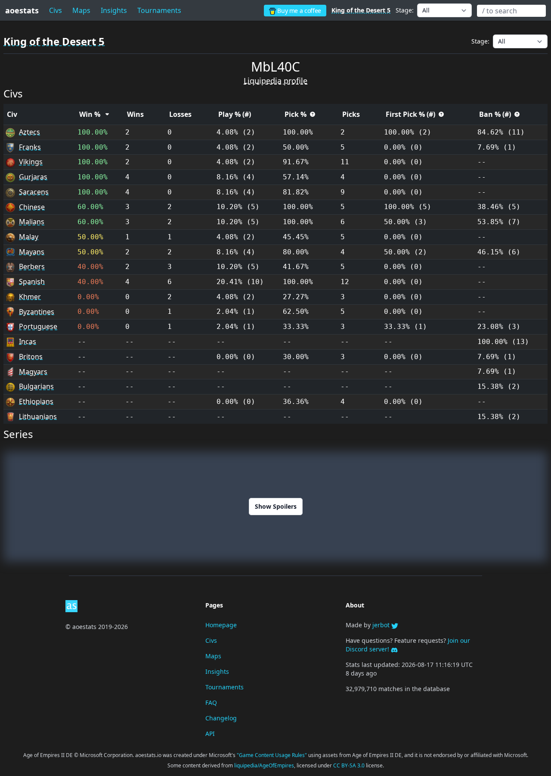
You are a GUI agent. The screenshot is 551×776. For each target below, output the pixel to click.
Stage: (405, 10)
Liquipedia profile (275, 80)
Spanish (32, 281)
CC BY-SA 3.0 (349, 765)
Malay (28, 236)
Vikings (31, 161)
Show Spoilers (276, 506)
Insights (114, 10)
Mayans (31, 252)
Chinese (32, 207)
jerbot (381, 625)
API (210, 733)
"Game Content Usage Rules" (272, 755)
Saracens (34, 192)
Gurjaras (33, 176)
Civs (55, 10)
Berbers (32, 266)
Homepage (221, 625)
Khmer (30, 296)
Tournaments (224, 687)
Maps (81, 10)
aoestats (22, 10)
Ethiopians (36, 401)
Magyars (33, 371)
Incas (27, 341)
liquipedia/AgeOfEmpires (264, 765)
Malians (31, 221)
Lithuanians (38, 416)
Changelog (221, 718)
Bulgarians (36, 386)
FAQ (211, 702)
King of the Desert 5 (360, 10)
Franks (30, 147)
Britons (31, 356)
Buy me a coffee (298, 10)
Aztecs (29, 132)
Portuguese (38, 326)
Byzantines (36, 311)
